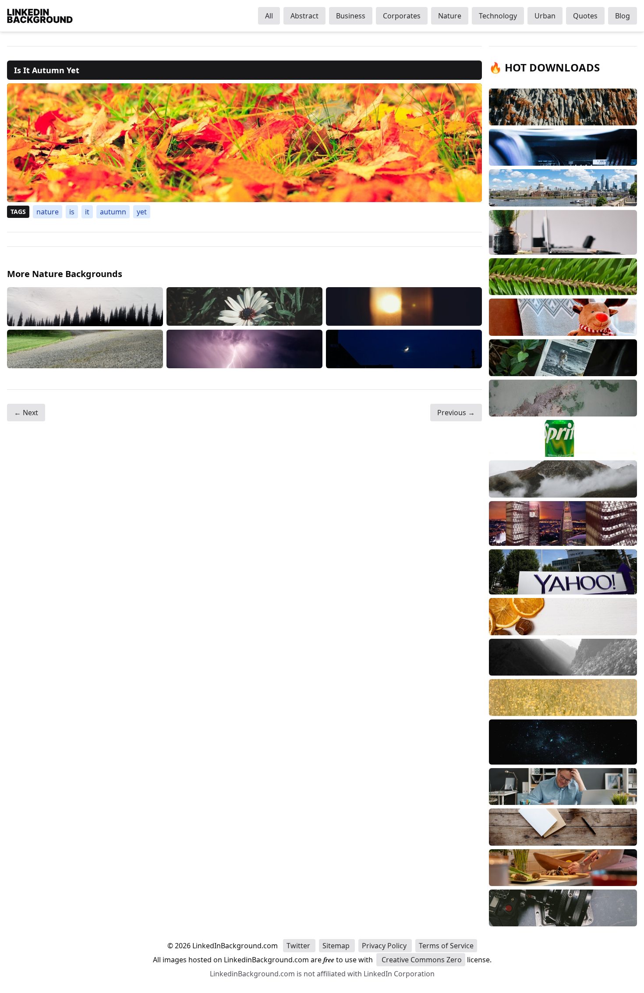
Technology (498, 16)
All (269, 16)
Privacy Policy (385, 945)
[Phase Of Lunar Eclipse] (404, 349)
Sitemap (336, 945)
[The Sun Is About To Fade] (404, 306)
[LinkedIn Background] (40, 16)
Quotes (585, 16)
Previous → (456, 412)
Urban (545, 16)
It (87, 212)
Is (71, 212)
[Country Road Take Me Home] (85, 349)
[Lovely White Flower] (244, 306)
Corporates (402, 16)
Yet (142, 212)
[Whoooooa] (85, 306)
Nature (449, 16)
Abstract (304, 16)
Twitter (299, 945)
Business (350, 16)
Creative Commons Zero (421, 960)
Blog (622, 16)
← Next (26, 412)
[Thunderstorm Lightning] (244, 349)
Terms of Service (446, 945)
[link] (244, 142)
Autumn (113, 212)
